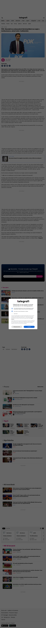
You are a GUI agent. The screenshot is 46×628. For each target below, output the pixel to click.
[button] (23, 314)
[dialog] (23, 314)
